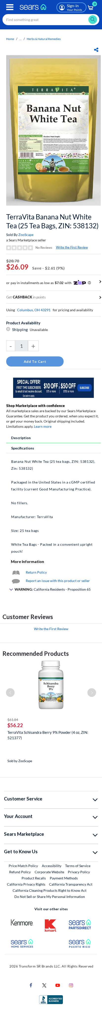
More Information (27, 561)
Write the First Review (72, 247)
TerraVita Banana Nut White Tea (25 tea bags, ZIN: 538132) (52, 221)
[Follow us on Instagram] (71, 985)
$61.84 (12, 720)
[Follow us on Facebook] (31, 985)
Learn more (42, 426)
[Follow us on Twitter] (44, 985)
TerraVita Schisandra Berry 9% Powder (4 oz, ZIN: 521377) (47, 735)
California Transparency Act (70, 884)
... (20, 39)
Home (10, 39)
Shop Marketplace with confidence (35, 406)
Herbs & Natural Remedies (44, 39)
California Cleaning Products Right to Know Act (49, 890)
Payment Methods (64, 878)
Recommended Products (35, 653)
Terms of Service (77, 866)
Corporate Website (50, 872)
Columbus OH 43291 (34, 310)
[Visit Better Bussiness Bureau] (51, 999)
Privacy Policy (79, 872)
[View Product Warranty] (16, 572)
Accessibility (51, 866)
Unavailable (39, 330)
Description (21, 438)
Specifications (22, 448)
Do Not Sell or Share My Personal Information (49, 896)
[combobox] (50, 19)
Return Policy (36, 572)
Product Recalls (34, 878)
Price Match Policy (23, 866)
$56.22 (15, 725)
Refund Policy (20, 872)
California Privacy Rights (26, 884)
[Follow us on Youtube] (58, 985)
